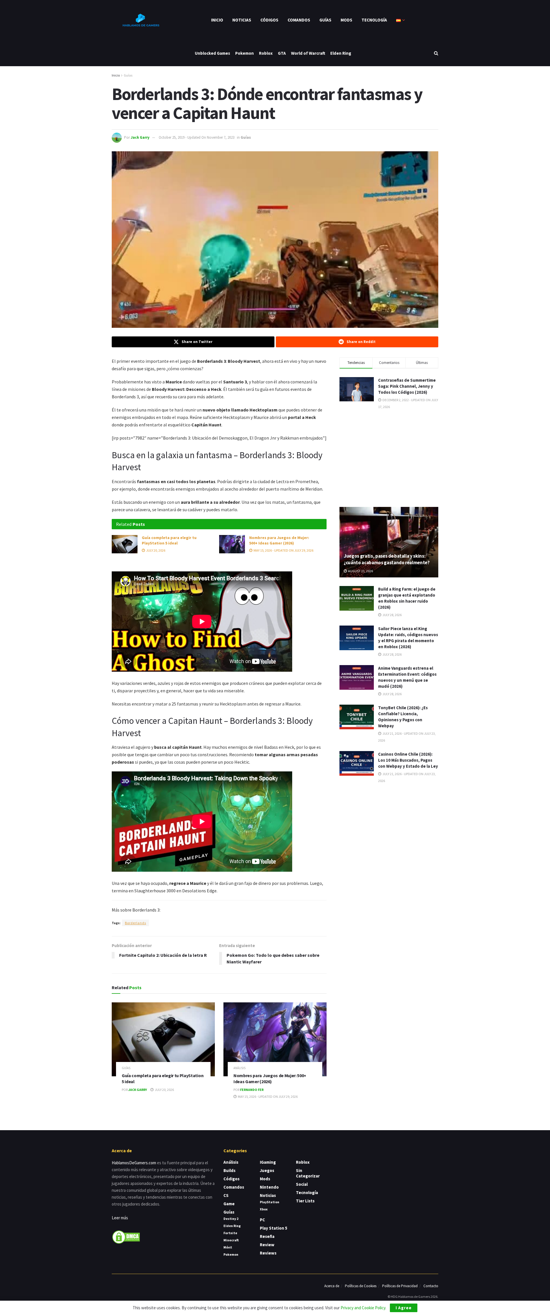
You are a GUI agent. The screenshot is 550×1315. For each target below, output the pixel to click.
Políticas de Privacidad (400, 1285)
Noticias (241, 20)
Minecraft (231, 1240)
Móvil (227, 1247)
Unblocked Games (212, 53)
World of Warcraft (308, 53)
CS (226, 1195)
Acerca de (331, 1285)
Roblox (266, 53)
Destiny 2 (230, 1218)
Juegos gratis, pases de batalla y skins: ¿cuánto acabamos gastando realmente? (387, 559)
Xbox (264, 1209)
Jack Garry (140, 137)
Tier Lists (305, 1201)
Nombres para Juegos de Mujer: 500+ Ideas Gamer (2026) (279, 540)
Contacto (430, 1285)
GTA (282, 53)
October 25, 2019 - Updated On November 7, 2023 (196, 137)
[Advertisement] (389, 457)
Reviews (268, 1253)
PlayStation (269, 1202)
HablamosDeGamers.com (134, 1162)
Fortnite (230, 1233)
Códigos (269, 20)
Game (229, 1203)
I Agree (404, 1307)
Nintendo (269, 1187)
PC (262, 1219)
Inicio (217, 20)
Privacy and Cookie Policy (363, 1307)
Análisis (239, 1068)
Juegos (267, 1170)
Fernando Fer (252, 1089)
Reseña (267, 1236)
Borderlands (135, 923)
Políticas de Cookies (360, 1285)
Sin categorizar (308, 1173)
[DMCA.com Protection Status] (126, 1236)
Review (267, 1244)
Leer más (120, 1217)
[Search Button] (436, 53)
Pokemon (244, 53)
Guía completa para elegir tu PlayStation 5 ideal (169, 540)
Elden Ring (340, 53)
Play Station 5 (273, 1228)
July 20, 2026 (155, 550)
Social (302, 1184)
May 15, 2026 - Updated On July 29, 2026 (283, 550)
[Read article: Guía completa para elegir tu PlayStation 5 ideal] (125, 544)
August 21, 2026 (360, 571)
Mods (346, 20)
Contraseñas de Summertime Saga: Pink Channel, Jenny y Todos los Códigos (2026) (407, 386)
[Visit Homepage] (140, 20)
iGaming (268, 1162)
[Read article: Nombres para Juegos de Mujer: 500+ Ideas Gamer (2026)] (232, 544)
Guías (325, 20)
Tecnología (374, 20)
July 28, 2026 (392, 615)
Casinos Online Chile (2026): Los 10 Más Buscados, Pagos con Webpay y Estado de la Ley (408, 760)
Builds (229, 1170)
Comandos (299, 20)
